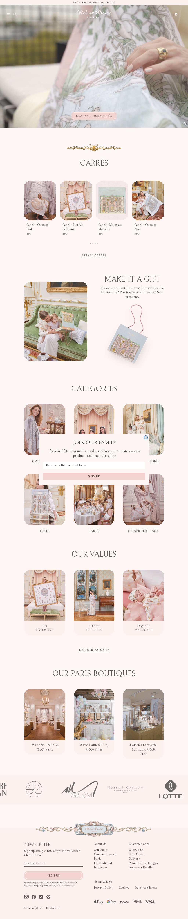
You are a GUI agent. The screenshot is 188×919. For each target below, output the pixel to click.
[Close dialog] (146, 437)
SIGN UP (94, 476)
